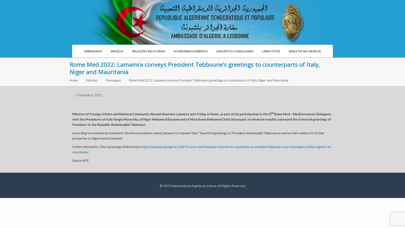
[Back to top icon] (384, 219)
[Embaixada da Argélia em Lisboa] (202, 22)
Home (74, 80)
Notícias (92, 80)
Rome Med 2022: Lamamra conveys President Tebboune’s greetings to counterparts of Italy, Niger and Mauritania (208, 80)
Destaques (113, 80)
